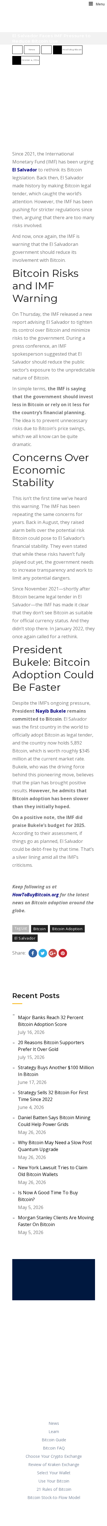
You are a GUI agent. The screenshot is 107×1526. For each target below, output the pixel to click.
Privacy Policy (61, 1511)
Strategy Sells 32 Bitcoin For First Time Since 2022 (53, 1095)
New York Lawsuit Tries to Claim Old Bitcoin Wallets (52, 1170)
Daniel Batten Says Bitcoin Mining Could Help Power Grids (54, 1120)
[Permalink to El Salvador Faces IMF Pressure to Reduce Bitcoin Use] (53, 108)
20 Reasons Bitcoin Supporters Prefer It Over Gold (51, 1045)
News (32, 49)
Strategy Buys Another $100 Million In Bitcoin (56, 1070)
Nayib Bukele (51, 711)
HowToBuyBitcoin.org (35, 894)
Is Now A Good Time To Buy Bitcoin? (48, 1195)
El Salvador (24, 170)
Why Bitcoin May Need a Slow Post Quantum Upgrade (55, 1145)
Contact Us (82, 1519)
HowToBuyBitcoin (72, 49)
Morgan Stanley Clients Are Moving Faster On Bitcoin (56, 1221)
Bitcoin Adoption (67, 928)
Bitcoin (39, 928)
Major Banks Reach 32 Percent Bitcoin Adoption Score (50, 1020)
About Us (56, 1519)
